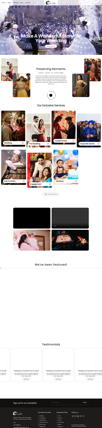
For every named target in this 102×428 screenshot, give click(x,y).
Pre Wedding (34, 144)
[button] (80, 2)
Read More (26, 379)
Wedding (8, 143)
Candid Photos (61, 141)
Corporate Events (87, 144)
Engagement (35, 184)
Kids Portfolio (9, 181)
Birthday (60, 181)
